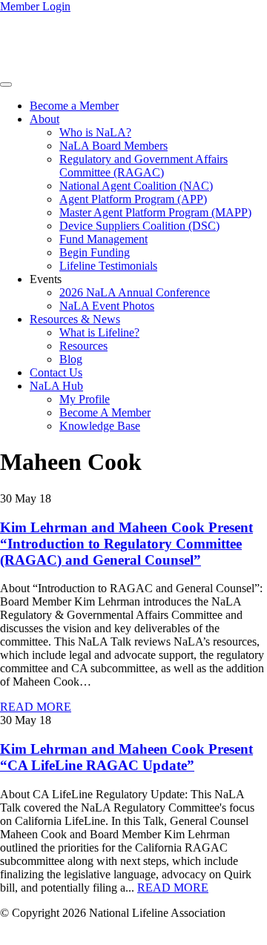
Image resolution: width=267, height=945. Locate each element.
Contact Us (56, 372)
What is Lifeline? (99, 332)
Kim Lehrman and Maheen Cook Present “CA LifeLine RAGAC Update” (126, 757)
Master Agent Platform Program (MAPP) (155, 212)
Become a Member (74, 105)
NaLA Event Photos (106, 305)
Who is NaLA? (95, 132)
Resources (83, 345)
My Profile (84, 399)
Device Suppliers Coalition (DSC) (139, 225)
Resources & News (75, 319)
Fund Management (103, 239)
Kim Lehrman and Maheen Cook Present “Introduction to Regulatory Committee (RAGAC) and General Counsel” (126, 544)
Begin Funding (94, 252)
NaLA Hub (56, 385)
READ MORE (35, 706)
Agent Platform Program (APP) (133, 199)
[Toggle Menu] (6, 84)
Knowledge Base (99, 426)
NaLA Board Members (113, 145)
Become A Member (105, 412)
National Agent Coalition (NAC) (136, 185)
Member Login (35, 6)
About (44, 119)
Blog (70, 359)
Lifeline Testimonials (108, 265)
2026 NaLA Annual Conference (134, 292)
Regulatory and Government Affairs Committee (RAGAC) (143, 166)
